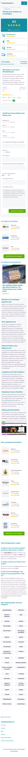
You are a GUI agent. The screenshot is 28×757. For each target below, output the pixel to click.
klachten (19, 392)
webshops (17, 566)
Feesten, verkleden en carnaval (7, 668)
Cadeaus (7, 657)
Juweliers (21, 621)
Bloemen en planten (21, 662)
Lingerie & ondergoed (7, 684)
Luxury (7, 673)
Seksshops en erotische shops (7, 652)
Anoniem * (4, 150)
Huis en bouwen (7, 641)
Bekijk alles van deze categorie (14, 256)
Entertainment (21, 704)
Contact (3, 728)
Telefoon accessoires (21, 684)
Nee (9, 152)
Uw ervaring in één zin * (7, 178)
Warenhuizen (21, 699)
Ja (4, 152)
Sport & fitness (7, 630)
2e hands (7, 694)
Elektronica (21, 610)
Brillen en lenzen (7, 704)
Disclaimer (21, 749)
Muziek (7, 689)
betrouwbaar (18, 372)
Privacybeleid (14, 751)
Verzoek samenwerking (7, 740)
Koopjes (21, 689)
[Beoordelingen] (7, 3)
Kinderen (7, 637)
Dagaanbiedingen (6, 610)
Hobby (18, 7)
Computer (21, 651)
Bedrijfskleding (7, 699)
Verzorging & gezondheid (21, 631)
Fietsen (21, 626)
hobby (17, 568)
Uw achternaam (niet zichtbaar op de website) (13, 163)
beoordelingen (5, 595)
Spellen (21, 694)
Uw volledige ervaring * (7, 187)
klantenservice (10, 400)
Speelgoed (21, 657)
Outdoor (21, 637)
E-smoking (21, 673)
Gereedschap (7, 646)
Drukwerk (6, 621)
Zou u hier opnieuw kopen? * (9, 173)
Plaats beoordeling (6, 737)
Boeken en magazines (7, 615)
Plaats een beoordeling (17, 211)
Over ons (3, 725)
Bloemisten (7, 678)
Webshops (12, 7)
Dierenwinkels (7, 626)
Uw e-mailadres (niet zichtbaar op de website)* (13, 142)
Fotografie (21, 641)
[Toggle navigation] (24, 3)
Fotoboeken (21, 678)
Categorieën (6, 7)
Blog (2, 731)
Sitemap (3, 734)
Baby (21, 614)
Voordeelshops (21, 667)
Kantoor (7, 662)
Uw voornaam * (6, 155)
